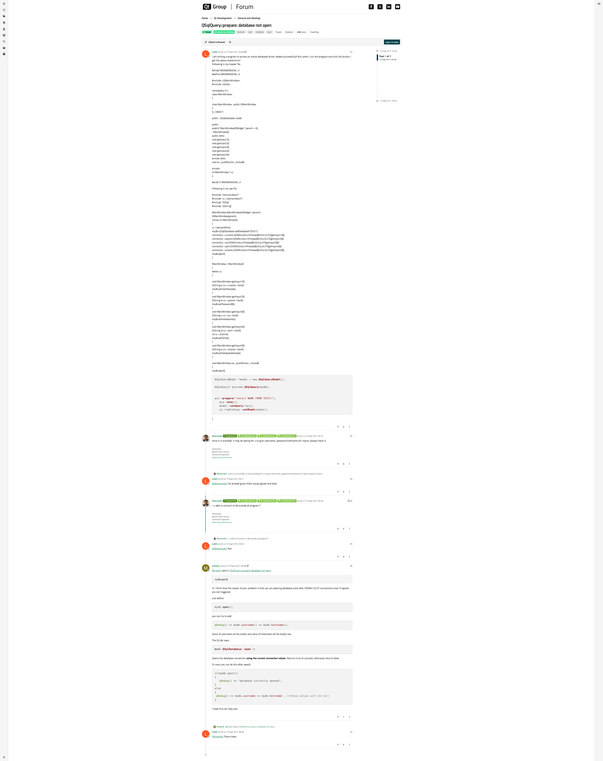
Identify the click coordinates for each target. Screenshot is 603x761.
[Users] (4, 28)
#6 (351, 565)
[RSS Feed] (230, 42)
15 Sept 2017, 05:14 (314, 436)
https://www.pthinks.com (222, 457)
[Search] (4, 41)
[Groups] (4, 35)
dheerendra (217, 436)
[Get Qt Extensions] (4, 47)
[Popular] (4, 22)
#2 (351, 436)
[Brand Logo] (228, 7)
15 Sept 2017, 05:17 (235, 478)
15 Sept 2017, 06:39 (237, 565)
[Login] (599, 3)
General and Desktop (225, 31)
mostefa (216, 565)
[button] (4, 757)
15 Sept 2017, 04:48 (235, 51)
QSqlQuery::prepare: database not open (250, 570)
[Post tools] (350, 426)
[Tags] (4, 16)
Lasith (214, 51)
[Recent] (4, 10)
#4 (351, 500)
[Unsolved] (4, 54)
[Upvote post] (338, 426)
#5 (351, 543)
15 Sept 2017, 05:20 (314, 500)
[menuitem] (599, 3)
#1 (351, 51)
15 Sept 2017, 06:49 (235, 731)
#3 (351, 478)
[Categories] (4, 3)
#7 (351, 731)
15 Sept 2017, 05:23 (235, 543)
